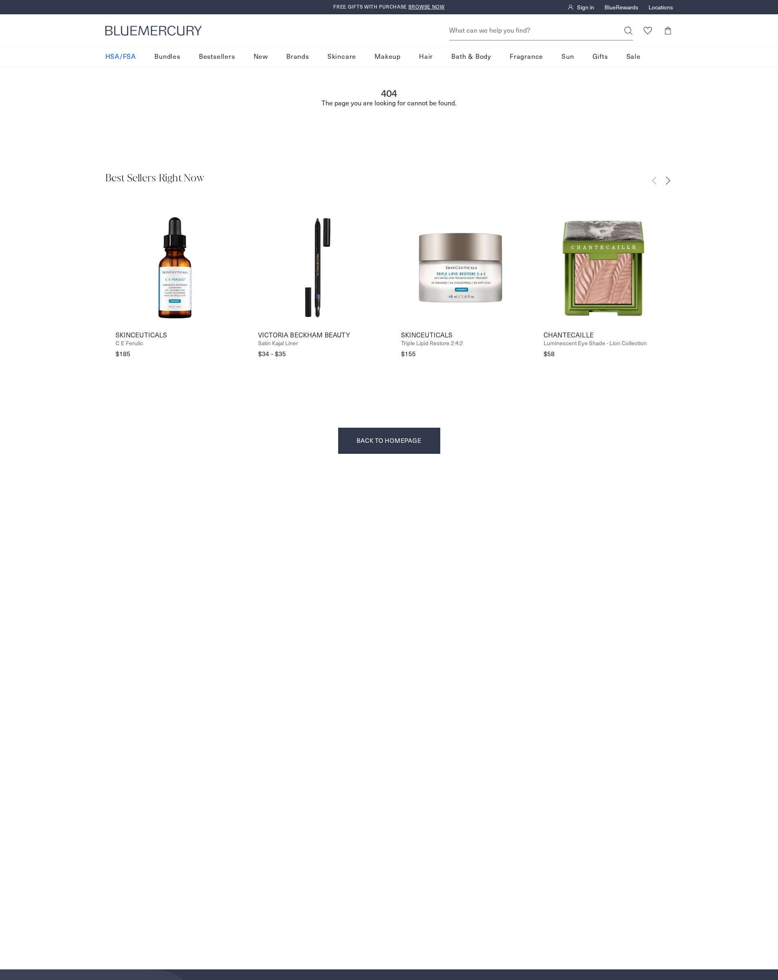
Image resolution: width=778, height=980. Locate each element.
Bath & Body (471, 56)
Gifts (600, 56)
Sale (633, 56)
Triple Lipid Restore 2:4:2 (432, 343)
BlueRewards (621, 7)
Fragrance (526, 56)
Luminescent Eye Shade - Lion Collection (595, 343)
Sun (568, 56)
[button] (668, 30)
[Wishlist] (648, 30)
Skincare (342, 56)
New (261, 56)
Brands (297, 56)
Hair (426, 56)
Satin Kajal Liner (278, 343)
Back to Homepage (389, 440)
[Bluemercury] (153, 31)
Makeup (388, 56)
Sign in (585, 7)
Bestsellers (217, 56)
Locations (661, 7)
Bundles (167, 56)
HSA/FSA (120, 56)
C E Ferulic (129, 343)
